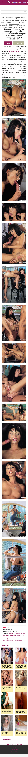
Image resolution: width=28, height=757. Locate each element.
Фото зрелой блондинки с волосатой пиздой (6, 734)
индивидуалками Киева (16, 17)
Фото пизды (23, 637)
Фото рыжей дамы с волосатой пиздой (7, 710)
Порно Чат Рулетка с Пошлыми (14, 744)
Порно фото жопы (14, 637)
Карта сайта (14, 747)
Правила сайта (14, 749)
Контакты (14, 751)
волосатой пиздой (14, 52)
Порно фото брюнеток (8, 640)
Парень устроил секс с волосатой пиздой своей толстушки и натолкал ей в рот (21, 734)
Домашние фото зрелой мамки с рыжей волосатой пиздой (20, 711)
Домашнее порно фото (14, 633)
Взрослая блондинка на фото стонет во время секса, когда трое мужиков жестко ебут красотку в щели (7, 668)
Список (8, 43)
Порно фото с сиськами (10, 639)
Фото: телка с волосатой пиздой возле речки (20, 689)
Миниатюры (18, 43)
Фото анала (6, 637)
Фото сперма (18, 640)
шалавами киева (14, 24)
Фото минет (20, 639)
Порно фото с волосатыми (17, 635)
